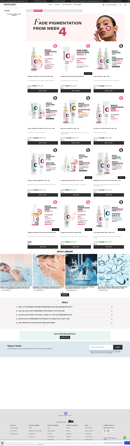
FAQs (30, 428)
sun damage (78, 10)
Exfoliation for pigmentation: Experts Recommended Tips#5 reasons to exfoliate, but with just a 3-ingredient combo (48, 288)
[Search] (122, 5)
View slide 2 (64, 292)
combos (72, 10)
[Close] (127, 442)
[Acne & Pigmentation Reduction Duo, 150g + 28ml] (42, 110)
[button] (50, 5)
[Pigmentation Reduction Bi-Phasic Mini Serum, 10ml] (42, 214)
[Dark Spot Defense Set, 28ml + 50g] (75, 110)
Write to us (65, 337)
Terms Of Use (88, 439)
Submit (118, 347)
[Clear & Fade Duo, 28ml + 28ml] (108, 58)
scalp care (52, 10)
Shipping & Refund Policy (35, 430)
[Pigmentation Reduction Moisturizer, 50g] (75, 58)
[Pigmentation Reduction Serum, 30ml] (75, 214)
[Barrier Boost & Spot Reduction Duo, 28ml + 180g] (108, 162)
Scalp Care (50, 439)
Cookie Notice (89, 436)
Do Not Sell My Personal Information (113, 442)
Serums (68, 430)
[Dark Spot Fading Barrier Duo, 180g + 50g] (42, 162)
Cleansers (68, 433)
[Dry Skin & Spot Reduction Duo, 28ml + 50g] (108, 110)
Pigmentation (51, 430)
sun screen (65, 10)
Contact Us (32, 436)
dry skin (46, 10)
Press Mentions (14, 433)
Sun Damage (50, 436)
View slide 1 (62, 292)
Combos (68, 439)
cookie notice (40, 444)
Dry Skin (49, 433)
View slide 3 (65, 292)
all (27, 10)
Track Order (32, 433)
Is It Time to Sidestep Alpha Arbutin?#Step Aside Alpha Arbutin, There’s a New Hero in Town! (112, 287)
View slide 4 (67, 292)
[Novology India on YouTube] (108, 435)
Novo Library (13, 430)
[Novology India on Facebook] (105, 435)
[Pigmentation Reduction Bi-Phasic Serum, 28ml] (42, 58)
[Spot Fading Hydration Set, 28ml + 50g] (108, 214)
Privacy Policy (88, 428)
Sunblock (68, 436)
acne (31, 10)
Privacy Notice (89, 430)
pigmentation (38, 10)
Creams (68, 428)
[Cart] (125, 4)
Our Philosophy (14, 428)
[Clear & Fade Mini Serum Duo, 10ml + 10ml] (75, 162)
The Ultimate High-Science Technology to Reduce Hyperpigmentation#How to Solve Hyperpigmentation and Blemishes (79, 288)
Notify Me (76, 195)
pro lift (58, 10)
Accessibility (88, 433)
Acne (48, 428)
